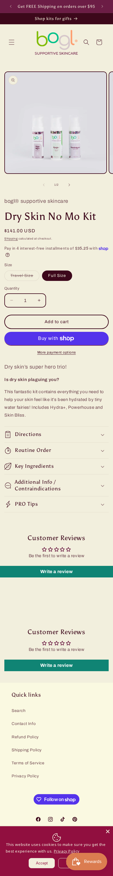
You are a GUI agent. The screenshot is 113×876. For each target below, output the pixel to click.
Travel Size (24, 277)
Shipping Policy (27, 750)
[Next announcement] (102, 6)
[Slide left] (43, 184)
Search (19, 710)
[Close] (108, 831)
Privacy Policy (25, 776)
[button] (11, 42)
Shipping (11, 238)
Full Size (57, 275)
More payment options (56, 352)
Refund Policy (25, 737)
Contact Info (24, 724)
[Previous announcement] (10, 6)
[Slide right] (69, 184)
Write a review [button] (56, 571)
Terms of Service (28, 763)
